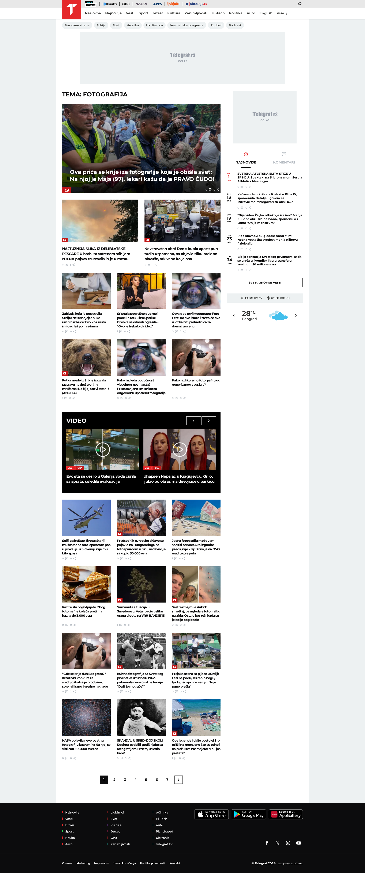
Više (280, 13)
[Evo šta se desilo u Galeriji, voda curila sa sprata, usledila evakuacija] (102, 449)
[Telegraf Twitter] (277, 843)
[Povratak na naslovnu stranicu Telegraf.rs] (71, 9)
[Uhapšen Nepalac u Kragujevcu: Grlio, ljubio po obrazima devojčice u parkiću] (179, 449)
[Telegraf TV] (298, 843)
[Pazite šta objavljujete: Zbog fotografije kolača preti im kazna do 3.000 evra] (86, 584)
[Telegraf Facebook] (267, 843)
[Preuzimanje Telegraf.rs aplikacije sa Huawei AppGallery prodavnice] (286, 814)
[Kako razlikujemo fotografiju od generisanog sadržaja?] (196, 357)
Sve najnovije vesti (265, 282)
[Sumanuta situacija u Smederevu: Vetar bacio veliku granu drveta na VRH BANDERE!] (141, 584)
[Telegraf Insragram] (288, 843)
